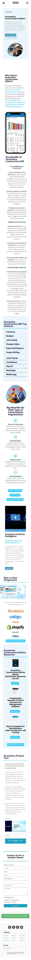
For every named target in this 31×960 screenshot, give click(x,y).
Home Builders (15, 441)
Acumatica (8, 902)
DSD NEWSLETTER (6, 948)
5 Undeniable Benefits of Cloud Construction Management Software (15, 702)
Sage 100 (7, 900)
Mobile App (11, 374)
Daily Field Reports (15, 348)
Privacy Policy (20, 953)
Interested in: (7, 885)
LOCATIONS (13, 940)
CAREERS (21, 937)
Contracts (10, 331)
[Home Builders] (15, 437)
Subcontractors (15, 460)
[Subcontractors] (15, 456)
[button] (15, 332)
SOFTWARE (13, 935)
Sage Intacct (15, 900)
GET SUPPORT (22, 940)
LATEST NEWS (22, 935)
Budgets (10, 336)
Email (5, 872)
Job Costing (11, 340)
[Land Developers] (15, 472)
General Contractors (15, 424)
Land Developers (15, 476)
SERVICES (13, 937)
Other (14, 902)
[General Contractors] (15, 420)
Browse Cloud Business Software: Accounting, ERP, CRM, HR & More (15, 916)
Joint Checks (12, 358)
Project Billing (13, 352)
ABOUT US (5, 937)
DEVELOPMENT (6, 940)
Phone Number (8, 878)
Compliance (11, 362)
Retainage (11, 370)
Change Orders (13, 344)
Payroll (9, 366)
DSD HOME (5, 935)
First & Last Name (9, 865)
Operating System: (9, 897)
